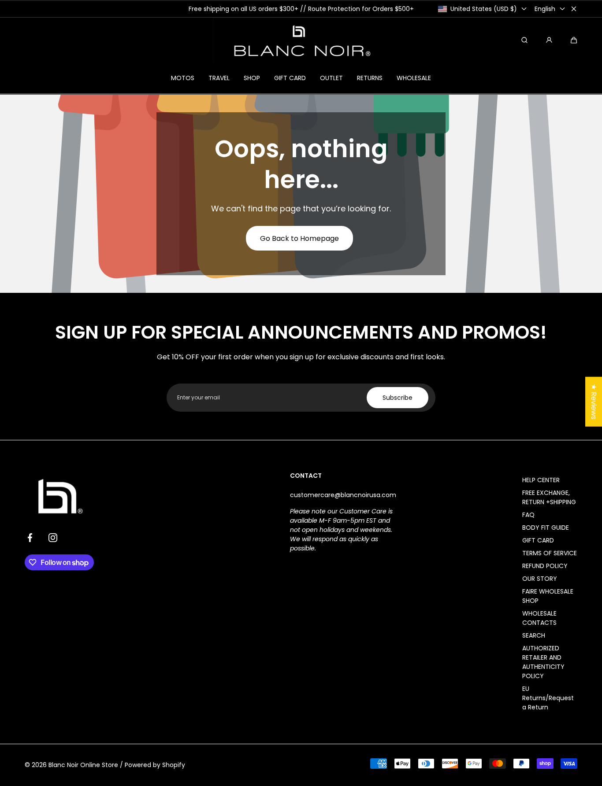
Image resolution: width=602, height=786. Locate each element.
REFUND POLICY (545, 565)
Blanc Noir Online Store (83, 764)
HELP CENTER (541, 480)
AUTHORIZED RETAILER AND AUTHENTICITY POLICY (543, 662)
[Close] (573, 8)
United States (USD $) (483, 8)
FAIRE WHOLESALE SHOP (547, 596)
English (545, 8)
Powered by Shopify (155, 764)
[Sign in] (549, 40)
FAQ (528, 514)
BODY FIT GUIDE (545, 527)
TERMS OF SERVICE (549, 553)
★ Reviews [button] (594, 401)
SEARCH (533, 635)
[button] (573, 40)
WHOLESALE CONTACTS (539, 618)
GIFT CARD (538, 540)
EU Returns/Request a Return (548, 698)
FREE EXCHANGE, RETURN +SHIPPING (549, 497)
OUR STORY (539, 578)
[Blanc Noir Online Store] (301, 40)
